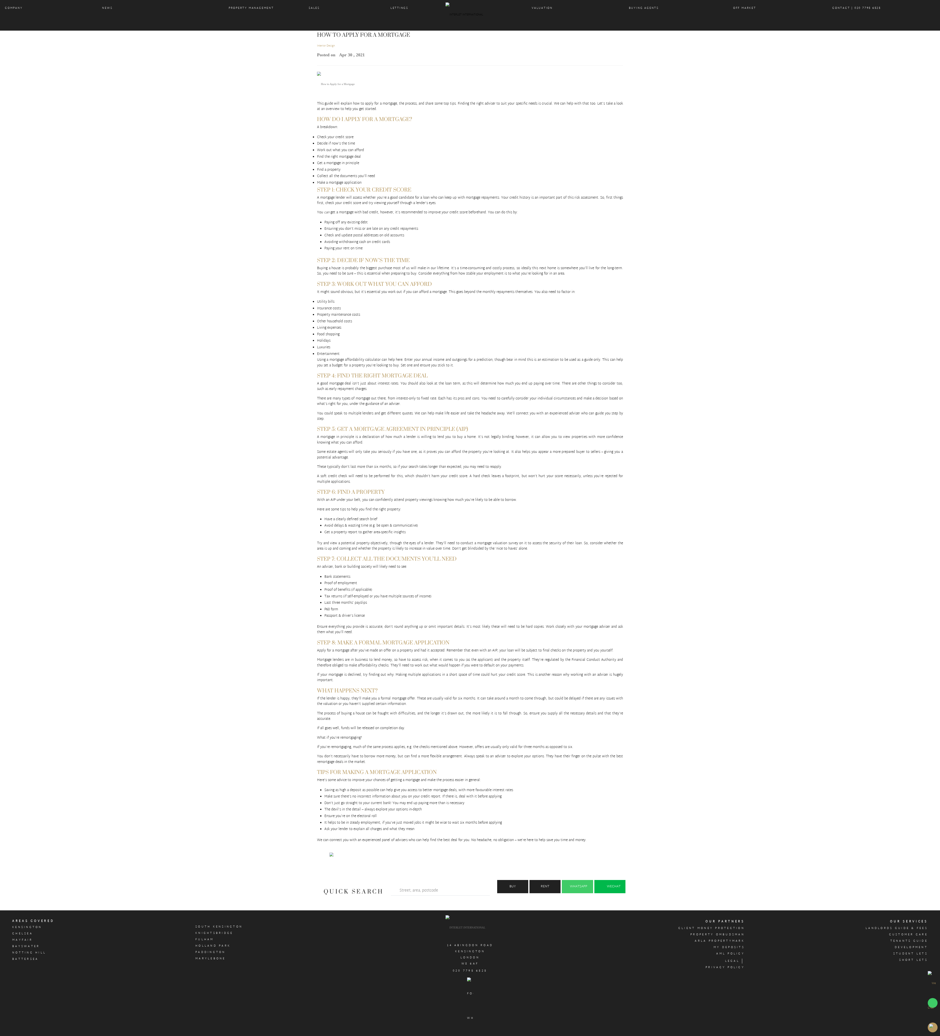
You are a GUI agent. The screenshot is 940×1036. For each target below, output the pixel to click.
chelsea (22, 933)
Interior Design (326, 45)
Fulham (204, 939)
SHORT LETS (913, 960)
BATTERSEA (25, 959)
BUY (512, 887)
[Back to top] (933, 1027)
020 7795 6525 (470, 970)
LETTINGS (399, 8)
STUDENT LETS (910, 953)
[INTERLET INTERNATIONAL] (470, 16)
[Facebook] (322, 857)
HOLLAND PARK (213, 945)
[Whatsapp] (363, 857)
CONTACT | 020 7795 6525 (856, 8)
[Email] (343, 857)
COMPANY (14, 8)
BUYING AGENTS (644, 8)
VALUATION (542, 8)
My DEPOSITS (729, 947)
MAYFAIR (22, 940)
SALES (314, 8)
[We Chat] (933, 995)
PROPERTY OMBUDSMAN (717, 934)
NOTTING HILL (29, 952)
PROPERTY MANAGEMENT (251, 8)
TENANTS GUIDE (909, 941)
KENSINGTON (27, 927)
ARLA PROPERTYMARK (720, 941)
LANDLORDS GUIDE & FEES (897, 928)
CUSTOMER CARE (908, 934)
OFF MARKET (744, 8)
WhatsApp (578, 887)
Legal (732, 961)
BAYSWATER (26, 946)
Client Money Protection (711, 928)
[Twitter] (332, 855)
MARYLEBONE (210, 958)
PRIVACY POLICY (725, 967)
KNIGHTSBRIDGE (214, 933)
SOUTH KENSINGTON (219, 926)
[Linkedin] (353, 857)
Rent (545, 887)
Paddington (210, 952)
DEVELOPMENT (911, 947)
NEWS (107, 8)
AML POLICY (730, 953)
